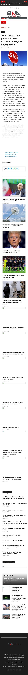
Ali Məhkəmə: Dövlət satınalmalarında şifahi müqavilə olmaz (17, 589)
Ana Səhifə (3, 27)
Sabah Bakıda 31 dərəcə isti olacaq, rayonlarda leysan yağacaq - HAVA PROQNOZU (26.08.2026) (12, 452)
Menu (3, 22)
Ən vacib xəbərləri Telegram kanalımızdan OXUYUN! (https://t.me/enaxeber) (11, 154)
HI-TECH (10, 27)
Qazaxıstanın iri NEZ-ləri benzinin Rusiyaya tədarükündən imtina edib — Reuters (13, 302)
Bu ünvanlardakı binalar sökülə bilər (12, 535)
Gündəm (3, 32)
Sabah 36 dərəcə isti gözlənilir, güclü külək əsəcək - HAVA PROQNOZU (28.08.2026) (13, 225)
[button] (24, 1)
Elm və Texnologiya (8, 575)
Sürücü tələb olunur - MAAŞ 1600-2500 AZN (13, 510)
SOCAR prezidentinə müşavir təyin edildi (13, 540)
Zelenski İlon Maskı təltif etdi (11, 427)
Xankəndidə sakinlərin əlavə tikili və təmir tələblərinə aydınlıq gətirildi (18, 616)
